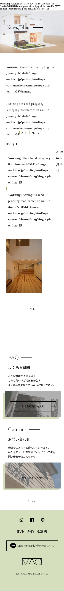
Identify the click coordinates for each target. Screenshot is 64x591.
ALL (32, 309)
